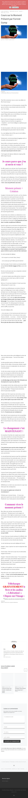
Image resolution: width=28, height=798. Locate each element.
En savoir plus (15, 7)
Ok (10, 7)
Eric (3, 39)
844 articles (7, 657)
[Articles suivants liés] (25, 669)
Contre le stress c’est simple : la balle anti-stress (7, 690)
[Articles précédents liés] (22, 669)
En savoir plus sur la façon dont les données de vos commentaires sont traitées (13, 750)
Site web (7, 737)
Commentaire (8, 716)
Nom (5, 727)
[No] (26, 5)
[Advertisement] (14, 56)
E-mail (6, 732)
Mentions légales (5, 781)
